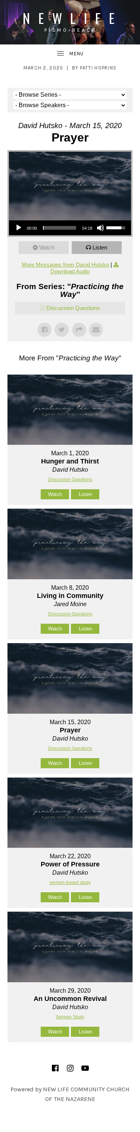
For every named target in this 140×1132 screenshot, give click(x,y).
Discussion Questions (73, 308)
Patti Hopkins (98, 68)
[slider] (59, 228)
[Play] (18, 228)
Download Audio (70, 271)
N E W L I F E (70, 18)
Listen (100, 247)
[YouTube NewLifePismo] (85, 1068)
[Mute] (100, 228)
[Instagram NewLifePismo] (70, 1068)
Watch (47, 247)
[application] (70, 227)
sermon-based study (70, 882)
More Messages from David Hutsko (65, 264)
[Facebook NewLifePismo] (55, 1068)
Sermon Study (70, 1017)
